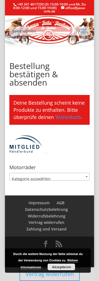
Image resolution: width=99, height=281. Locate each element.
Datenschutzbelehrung (46, 209)
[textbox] (49, 179)
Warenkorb (68, 117)
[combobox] (49, 177)
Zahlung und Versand (46, 229)
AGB (60, 202)
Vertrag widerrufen (46, 222)
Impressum (39, 202)
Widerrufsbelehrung (46, 216)
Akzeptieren (61, 266)
